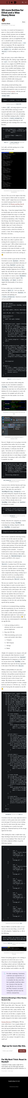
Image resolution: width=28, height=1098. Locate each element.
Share (23, 22)
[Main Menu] (25, 2)
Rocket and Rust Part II (17, 204)
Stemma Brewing (6, 1022)
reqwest (13, 91)
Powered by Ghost (14, 1086)
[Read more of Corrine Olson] (3, 20)
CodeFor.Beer (11, 1081)
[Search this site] (23, 2)
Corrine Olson (5, 23)
